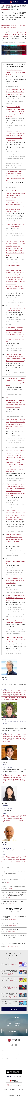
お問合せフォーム (14, 1031)
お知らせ (17, 1058)
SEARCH (3, 1066)
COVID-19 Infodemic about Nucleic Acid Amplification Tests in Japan (15, 72)
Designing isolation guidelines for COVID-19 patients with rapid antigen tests (15, 598)
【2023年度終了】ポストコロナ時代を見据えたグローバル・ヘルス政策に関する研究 (13, 820)
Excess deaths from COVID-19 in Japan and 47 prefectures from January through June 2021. (16, 92)
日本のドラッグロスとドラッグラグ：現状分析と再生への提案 (14, 944)
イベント (3, 1062)
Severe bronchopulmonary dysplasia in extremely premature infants (15, 561)
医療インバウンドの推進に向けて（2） (14, 925)
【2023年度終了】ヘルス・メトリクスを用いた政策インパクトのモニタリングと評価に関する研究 (13, 740)
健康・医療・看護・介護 (10, 5)
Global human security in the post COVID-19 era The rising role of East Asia (15, 581)
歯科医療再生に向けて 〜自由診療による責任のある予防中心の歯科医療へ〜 (14, 918)
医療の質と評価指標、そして (14, 987)
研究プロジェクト (19, 1050)
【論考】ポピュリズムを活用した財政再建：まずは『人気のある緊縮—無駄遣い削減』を (14, 873)
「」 (13, 34)
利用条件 (5, 1089)
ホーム (2, 5)
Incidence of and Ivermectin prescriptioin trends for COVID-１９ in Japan (15, 639)
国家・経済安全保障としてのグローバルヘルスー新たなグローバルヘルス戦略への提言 (14, 937)
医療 (3, 25)
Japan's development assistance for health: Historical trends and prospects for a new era (15, 308)
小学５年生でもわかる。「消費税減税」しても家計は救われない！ (14, 881)
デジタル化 (4, 27)
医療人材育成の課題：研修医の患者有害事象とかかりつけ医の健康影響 (14, 972)
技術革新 (14, 27)
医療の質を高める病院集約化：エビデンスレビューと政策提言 (14, 995)
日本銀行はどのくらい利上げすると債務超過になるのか (14, 888)
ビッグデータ (9, 27)
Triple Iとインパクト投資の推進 (14, 980)
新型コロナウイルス (8, 25)
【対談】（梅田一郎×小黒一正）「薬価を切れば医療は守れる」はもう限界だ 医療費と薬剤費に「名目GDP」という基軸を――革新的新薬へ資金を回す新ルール (14, 895)
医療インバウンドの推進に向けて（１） (14, 931)
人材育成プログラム (20, 1054)
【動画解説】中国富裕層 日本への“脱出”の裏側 (14, 901)
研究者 (2, 1054)
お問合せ (17, 1062)
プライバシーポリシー (13, 1089)
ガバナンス (15, 25)
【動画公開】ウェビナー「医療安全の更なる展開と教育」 (14, 1003)
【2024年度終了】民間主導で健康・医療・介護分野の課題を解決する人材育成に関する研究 (13, 696)
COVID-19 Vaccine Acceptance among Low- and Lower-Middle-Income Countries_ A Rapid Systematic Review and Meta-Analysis (15, 424)
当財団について (4, 1050)
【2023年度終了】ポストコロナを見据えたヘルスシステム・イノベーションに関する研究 (14, 781)
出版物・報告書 (4, 1058)
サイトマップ (21, 1089)
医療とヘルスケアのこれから (14, 964)
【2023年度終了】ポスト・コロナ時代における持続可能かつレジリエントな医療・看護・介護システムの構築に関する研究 (13, 692)
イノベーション (21, 25)
